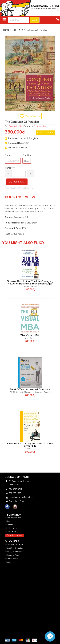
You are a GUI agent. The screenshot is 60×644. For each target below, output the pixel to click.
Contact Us (11, 532)
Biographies (40, 126)
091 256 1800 (15, 493)
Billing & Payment (14, 551)
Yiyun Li (30, 449)
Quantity (10, 168)
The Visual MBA (30, 335)
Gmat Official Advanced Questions (30, 389)
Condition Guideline (14, 548)
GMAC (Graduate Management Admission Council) (30, 392)
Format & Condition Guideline (19, 188)
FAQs (9, 562)
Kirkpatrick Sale (16, 126)
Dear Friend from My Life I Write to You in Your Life (30, 444)
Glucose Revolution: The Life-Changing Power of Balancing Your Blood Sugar (30, 282)
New (26, 161)
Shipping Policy (13, 555)
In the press (11, 528)
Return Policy (12, 558)
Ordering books (14, 535)
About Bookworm (13, 517)
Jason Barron (30, 338)
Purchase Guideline (14, 544)
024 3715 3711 (15, 489)
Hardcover (13, 161)
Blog (8, 521)
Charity (9, 524)
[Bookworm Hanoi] (30, 7)
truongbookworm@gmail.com (20, 497)
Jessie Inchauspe (30, 286)
